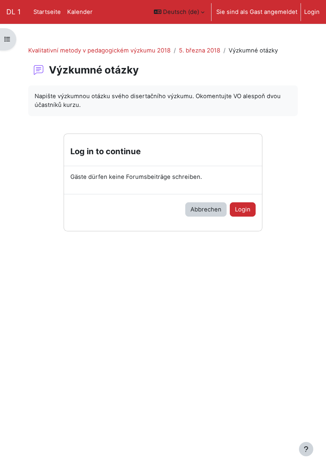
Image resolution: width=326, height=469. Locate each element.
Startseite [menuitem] (47, 12)
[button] (179, 12)
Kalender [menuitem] (80, 12)
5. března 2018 (199, 50)
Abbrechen (205, 209)
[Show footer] (306, 449)
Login (312, 12)
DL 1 (13, 12)
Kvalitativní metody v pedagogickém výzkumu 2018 (99, 50)
